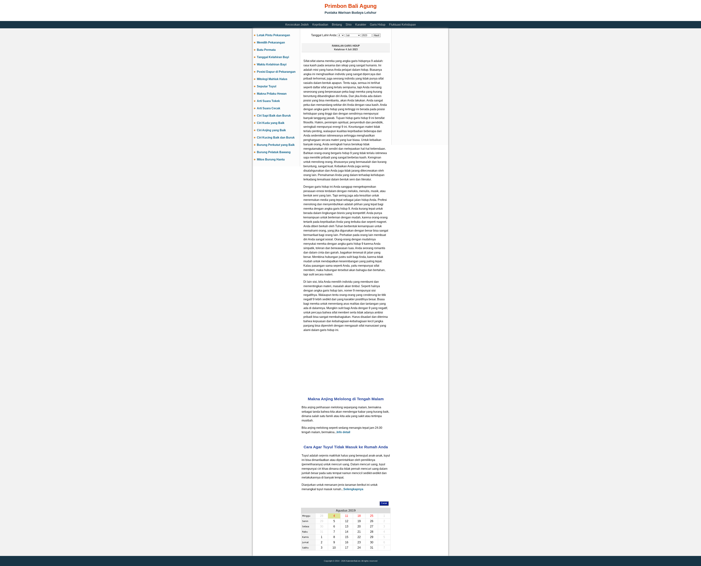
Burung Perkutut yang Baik (276, 144)
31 (371, 547)
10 (334, 547)
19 (359, 521)
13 (346, 526)
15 (346, 537)
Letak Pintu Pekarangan (273, 35)
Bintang (337, 24)
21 (359, 531)
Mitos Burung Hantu (271, 159)
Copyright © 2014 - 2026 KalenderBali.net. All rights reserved (350, 561)
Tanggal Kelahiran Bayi (273, 57)
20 (359, 526)
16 (346, 542)
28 (371, 531)
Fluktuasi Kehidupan (402, 24)
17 (346, 547)
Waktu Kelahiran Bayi (271, 64)
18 (359, 515)
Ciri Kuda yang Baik (270, 122)
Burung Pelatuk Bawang (274, 152)
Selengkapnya (353, 489)
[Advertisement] (319, 18)
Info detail (343, 432)
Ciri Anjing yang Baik (271, 130)
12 (346, 521)
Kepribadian (320, 24)
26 (371, 521)
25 (371, 515)
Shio (349, 24)
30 (371, 542)
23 (359, 542)
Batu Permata (266, 49)
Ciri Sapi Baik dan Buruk (274, 115)
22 (359, 537)
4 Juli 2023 (352, 49)
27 (371, 526)
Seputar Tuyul (266, 86)
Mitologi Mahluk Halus (272, 79)
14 (346, 531)
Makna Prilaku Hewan (272, 93)
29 (371, 537)
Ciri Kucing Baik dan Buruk (276, 137)
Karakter (360, 24)
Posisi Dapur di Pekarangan (276, 71)
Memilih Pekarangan (271, 42)
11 (346, 515)
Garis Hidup (377, 24)
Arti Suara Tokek (268, 101)
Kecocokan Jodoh (297, 24)
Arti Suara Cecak (268, 108)
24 (359, 547)
